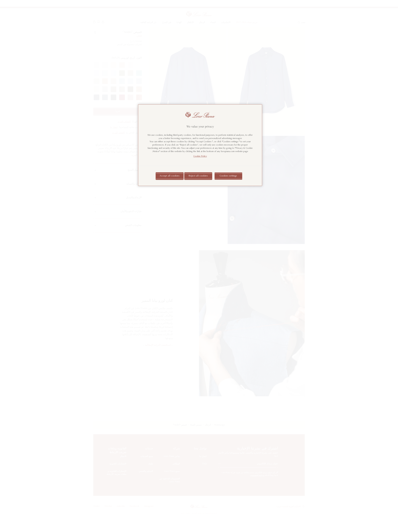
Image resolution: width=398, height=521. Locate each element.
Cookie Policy (200, 156)
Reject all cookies (198, 176)
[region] (200, 145)
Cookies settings (228, 176)
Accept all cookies (170, 176)
